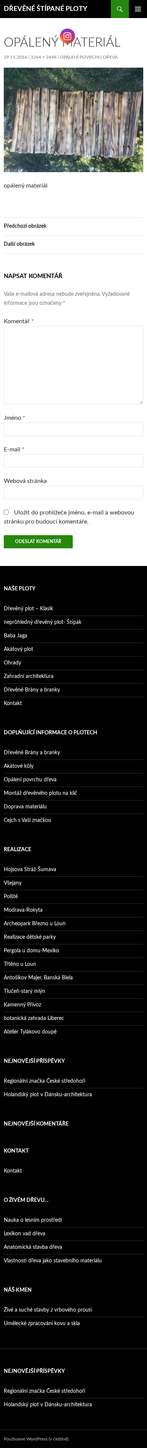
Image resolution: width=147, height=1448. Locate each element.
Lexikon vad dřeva (24, 1233)
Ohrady (12, 663)
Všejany (12, 883)
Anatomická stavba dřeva (33, 1247)
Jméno (14, 418)
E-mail (14, 449)
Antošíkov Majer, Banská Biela (38, 977)
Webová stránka (25, 481)
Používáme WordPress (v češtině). (36, 1439)
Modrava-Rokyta (23, 910)
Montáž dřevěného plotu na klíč (40, 793)
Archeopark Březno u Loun (35, 923)
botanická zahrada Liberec (34, 1018)
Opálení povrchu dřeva (89, 57)
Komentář (19, 321)
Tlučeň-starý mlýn (24, 991)
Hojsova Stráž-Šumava (30, 869)
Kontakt (13, 703)
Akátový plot (18, 649)
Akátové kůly (19, 766)
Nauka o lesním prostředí (33, 1220)
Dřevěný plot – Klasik (28, 608)
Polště (11, 896)
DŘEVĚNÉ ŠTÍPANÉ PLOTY (45, 9)
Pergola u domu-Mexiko (31, 950)
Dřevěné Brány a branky (32, 690)
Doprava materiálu (25, 806)
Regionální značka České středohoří (44, 1081)
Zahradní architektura (29, 676)
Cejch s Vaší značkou (27, 820)
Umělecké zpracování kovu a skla (42, 1323)
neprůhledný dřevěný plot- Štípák (42, 622)
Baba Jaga (15, 636)
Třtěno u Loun (20, 964)
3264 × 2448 (44, 57)
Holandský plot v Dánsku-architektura (48, 1094)
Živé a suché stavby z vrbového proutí (48, 1310)
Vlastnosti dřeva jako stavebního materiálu (53, 1260)
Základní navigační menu (138, 9)
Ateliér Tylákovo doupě (30, 1032)
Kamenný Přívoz (22, 1005)
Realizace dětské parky (30, 937)
